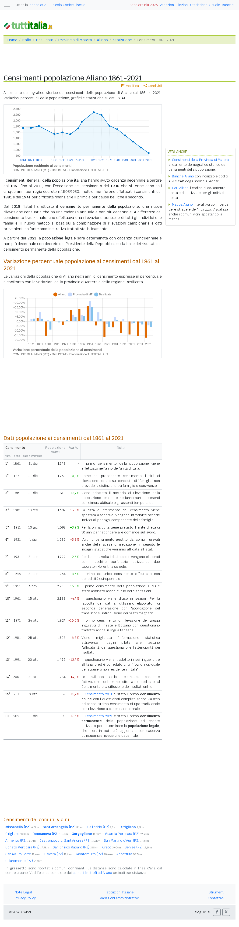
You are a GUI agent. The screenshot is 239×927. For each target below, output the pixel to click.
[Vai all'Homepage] (30, 24)
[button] (217, 912)
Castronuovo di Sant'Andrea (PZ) (69, 840)
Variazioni (167, 5)
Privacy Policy (25, 898)
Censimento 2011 (98, 694)
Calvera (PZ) (58, 854)
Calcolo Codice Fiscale (67, 5)
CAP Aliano (180, 188)
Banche (228, 5)
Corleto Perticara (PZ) (27, 847)
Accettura (129, 854)
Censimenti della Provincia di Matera (200, 160)
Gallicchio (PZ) (102, 827)
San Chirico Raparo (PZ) (75, 847)
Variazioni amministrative (119, 898)
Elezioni (182, 5)
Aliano (102, 40)
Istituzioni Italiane (119, 892)
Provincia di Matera (75, 40)
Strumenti (216, 892)
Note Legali (23, 892)
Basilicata (44, 40)
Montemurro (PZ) (94, 854)
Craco (111, 847)
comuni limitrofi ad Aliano (92, 873)
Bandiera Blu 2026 (144, 5)
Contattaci (216, 898)
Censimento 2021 (98, 716)
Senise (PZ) (138, 847)
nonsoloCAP (39, 5)
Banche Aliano (183, 176)
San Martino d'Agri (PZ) (126, 840)
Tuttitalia (21, 5)
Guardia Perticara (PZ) (127, 834)
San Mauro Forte (23, 854)
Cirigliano (17, 834)
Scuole (214, 5)
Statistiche (198, 5)
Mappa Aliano (182, 204)
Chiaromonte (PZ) (23, 861)
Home (12, 40)
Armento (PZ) (20, 840)
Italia (26, 40)
